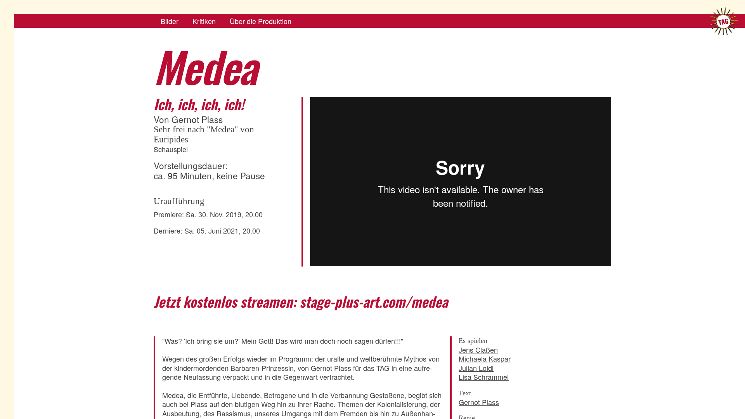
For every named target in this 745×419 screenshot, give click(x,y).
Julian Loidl (476, 368)
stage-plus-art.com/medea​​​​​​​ (374, 301)
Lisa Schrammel (484, 377)
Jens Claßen (478, 350)
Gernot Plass (479, 402)
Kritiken (204, 21)
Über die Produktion (260, 21)
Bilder (169, 21)
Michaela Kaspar (485, 358)
